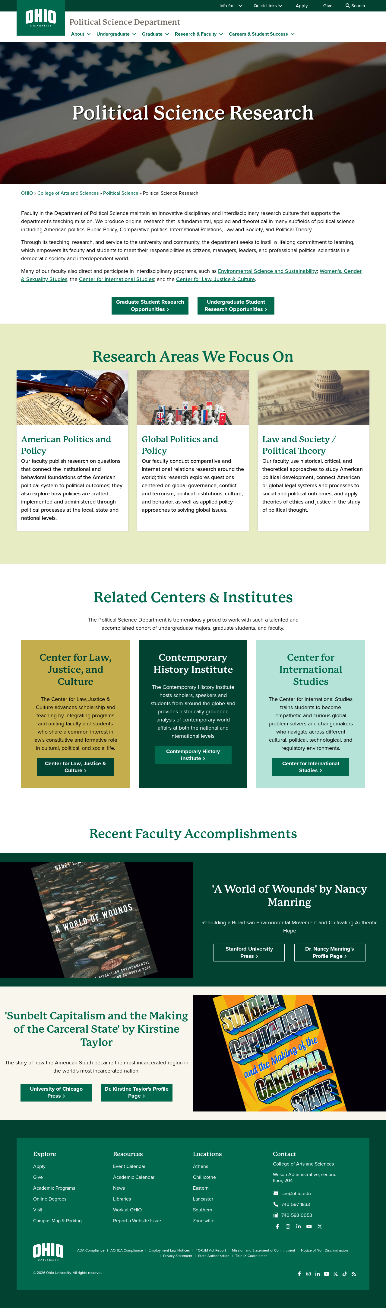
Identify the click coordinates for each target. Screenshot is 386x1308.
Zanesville (203, 1220)
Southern (202, 1209)
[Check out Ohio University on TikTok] (344, 1274)
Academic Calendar (133, 1177)
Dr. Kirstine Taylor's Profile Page (137, 1092)
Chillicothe (204, 1177)
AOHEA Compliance (126, 1250)
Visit (38, 1209)
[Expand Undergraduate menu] (134, 33)
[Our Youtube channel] (309, 1226)
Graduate (152, 33)
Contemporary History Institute (193, 754)
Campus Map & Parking (57, 1220)
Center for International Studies (116, 279)
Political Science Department (124, 22)
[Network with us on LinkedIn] (298, 1226)
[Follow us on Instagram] (288, 1226)
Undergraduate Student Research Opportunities (235, 305)
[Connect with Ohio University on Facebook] (299, 1274)
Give (327, 5)
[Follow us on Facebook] (277, 1226)
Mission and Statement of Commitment (263, 1250)
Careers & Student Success (258, 33)
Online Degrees (49, 1198)
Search (357, 5)
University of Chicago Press (56, 1092)
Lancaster (203, 1198)
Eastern (201, 1188)
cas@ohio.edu (296, 1193)
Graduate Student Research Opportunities (150, 305)
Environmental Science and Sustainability (267, 271)
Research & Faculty (196, 33)
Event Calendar (129, 1166)
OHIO (27, 193)
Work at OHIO (127, 1209)
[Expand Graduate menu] (167, 33)
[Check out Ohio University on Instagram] (308, 1274)
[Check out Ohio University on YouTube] (326, 1274)
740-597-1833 (295, 1204)
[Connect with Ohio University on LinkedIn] (317, 1274)
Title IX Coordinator (251, 1255)
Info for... (229, 5)
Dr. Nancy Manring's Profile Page (329, 952)
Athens (200, 1166)
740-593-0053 (296, 1215)
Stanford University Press (249, 952)
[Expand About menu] (88, 33)
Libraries (122, 1198)
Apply (302, 5)
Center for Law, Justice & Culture (215, 279)
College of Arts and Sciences (68, 193)
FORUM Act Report (211, 1250)
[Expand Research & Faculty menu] (221, 33)
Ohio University (58, 1272)
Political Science (120, 193)
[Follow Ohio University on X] (335, 1274)
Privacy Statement (177, 1255)
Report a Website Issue (137, 1220)
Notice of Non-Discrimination (324, 1250)
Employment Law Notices (169, 1250)
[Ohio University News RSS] (353, 1274)
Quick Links (266, 5)
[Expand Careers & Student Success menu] (292, 33)
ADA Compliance (91, 1250)
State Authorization (213, 1255)
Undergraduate (113, 33)
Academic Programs (54, 1188)
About (77, 33)
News (119, 1188)
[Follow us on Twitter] (319, 1226)
